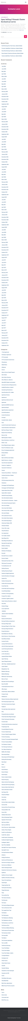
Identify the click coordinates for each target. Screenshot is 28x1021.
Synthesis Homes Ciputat (7, 875)
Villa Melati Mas (5, 980)
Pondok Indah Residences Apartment (9, 724)
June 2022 (4, 172)
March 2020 (4, 239)
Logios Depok (4, 666)
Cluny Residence (5, 530)
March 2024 (4, 119)
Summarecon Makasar (6, 865)
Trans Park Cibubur (6, 950)
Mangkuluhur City (5, 668)
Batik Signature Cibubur (7, 437)
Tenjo (3, 892)
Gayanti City (4, 578)
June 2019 (4, 262)
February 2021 (5, 212)
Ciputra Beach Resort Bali (7, 490)
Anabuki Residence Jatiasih (7, 387)
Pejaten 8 (4, 706)
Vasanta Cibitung (5, 968)
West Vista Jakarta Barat (7, 983)
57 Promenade (5, 357)
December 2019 (5, 247)
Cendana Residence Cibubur (8, 475)
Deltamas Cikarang (6, 545)
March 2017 (4, 330)
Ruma (3, 764)
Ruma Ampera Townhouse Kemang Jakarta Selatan (12, 53)
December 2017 (5, 307)
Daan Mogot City (5, 538)
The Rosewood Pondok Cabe (8, 930)
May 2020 (4, 234)
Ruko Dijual (4, 762)
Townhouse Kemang (6, 945)
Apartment (4, 402)
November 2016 (5, 340)
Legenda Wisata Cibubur (7, 656)
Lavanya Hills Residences (7, 643)
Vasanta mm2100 (5, 973)
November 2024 (5, 99)
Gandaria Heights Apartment (8, 573)
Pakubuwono (4, 696)
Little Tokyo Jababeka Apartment (8, 663)
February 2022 (5, 182)
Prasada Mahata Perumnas (7, 729)
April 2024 (4, 116)
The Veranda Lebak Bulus (7, 940)
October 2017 (4, 312)
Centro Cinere (4, 477)
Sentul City (4, 799)
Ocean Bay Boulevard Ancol (7, 686)
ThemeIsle (18, 1017)
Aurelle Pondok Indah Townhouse (9, 425)
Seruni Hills (4, 812)
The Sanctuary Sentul (6, 932)
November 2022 (5, 159)
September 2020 (5, 224)
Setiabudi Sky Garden (6, 814)
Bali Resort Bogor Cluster (7, 430)
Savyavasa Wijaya (5, 794)
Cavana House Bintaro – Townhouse (9, 472)
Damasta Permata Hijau (7, 543)
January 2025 (4, 94)
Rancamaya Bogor (6, 754)
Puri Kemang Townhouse (7, 746)
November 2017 (5, 310)
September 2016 (5, 345)
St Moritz (3, 855)
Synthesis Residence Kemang (8, 877)
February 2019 (5, 272)
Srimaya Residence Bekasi (7, 852)
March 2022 (4, 179)
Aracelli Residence (6, 412)
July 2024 (4, 109)
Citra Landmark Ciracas (7, 515)
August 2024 (4, 106)
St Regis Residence (6, 857)
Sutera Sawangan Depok (7, 867)
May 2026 (4, 71)
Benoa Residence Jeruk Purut (8, 440)
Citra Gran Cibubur (5, 505)
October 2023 (4, 131)
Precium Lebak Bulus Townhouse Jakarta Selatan (12, 48)
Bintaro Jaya (4, 442)
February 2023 (5, 151)
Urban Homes (4, 960)
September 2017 (5, 315)
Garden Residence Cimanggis (8, 575)
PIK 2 (3, 711)
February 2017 (5, 332)
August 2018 (4, 287)
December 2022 (5, 156)
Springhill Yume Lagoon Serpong (9, 847)
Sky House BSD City (6, 824)
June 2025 (4, 81)
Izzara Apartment (5, 608)
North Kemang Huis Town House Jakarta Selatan (12, 45)
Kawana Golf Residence (7, 618)
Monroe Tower (5, 679)
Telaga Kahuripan (5, 890)
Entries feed (4, 994)
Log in (3, 992)
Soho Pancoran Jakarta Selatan (8, 827)
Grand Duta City (5, 585)
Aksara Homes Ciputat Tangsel (8, 372)
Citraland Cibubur (5, 525)
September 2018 (5, 285)
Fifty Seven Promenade (7, 563)
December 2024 (5, 96)
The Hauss (4, 902)
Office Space (4, 689)
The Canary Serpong (6, 897)
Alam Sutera (4, 374)
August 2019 (4, 257)
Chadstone (4, 482)
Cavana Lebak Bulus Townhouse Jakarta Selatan (12, 55)
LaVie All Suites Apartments (7, 646)
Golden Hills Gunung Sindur (7, 583)
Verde (3, 975)
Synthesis (4, 872)
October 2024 (4, 101)
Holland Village (5, 606)
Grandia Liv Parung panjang (7, 593)
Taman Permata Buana (6, 880)
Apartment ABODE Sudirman (8, 404)
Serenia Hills (4, 804)
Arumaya (3, 417)
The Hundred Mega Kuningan (8, 905)
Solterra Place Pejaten (6, 829)
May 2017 (4, 325)
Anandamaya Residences (7, 389)
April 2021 (4, 207)
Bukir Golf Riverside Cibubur (8, 457)
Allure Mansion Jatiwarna (7, 379)
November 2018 (5, 280)
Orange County (5, 694)
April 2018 (4, 297)
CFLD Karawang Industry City (8, 480)
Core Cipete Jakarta (6, 535)
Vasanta (3, 965)
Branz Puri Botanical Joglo (7, 447)
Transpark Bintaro (5, 955)
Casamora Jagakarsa (6, 465)
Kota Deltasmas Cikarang (7, 633)
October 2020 (4, 222)
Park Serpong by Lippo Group (8, 701)
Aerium (3, 369)
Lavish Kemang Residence (7, 648)
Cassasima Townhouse (7, 467)
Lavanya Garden (5, 641)
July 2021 (4, 199)
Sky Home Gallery (5, 822)
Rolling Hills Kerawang (6, 759)
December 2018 (5, 277)
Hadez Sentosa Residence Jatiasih (9, 601)
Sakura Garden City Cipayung (8, 782)
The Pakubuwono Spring (7, 920)
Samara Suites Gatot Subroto (8, 787)
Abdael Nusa (4, 364)
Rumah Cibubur (5, 772)
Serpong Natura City (6, 809)
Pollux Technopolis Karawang (8, 719)
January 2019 (4, 275)
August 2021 (4, 197)
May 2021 (4, 204)
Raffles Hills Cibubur (6, 751)
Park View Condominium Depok (8, 704)
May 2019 (4, 265)
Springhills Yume (5, 850)
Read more (21, 30)
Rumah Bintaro (5, 769)
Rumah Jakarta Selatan (6, 777)
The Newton (4, 912)
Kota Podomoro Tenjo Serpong (8, 636)
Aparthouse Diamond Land (7, 399)
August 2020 (4, 227)
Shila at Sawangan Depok (7, 817)
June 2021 (4, 202)
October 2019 (4, 252)
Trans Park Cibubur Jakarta (7, 953)
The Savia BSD (5, 935)
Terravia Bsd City (5, 895)
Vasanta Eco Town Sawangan (8, 970)
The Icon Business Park (7, 907)
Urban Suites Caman (6, 963)
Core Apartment (5, 533)
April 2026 (4, 73)
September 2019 (5, 254)
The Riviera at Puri (5, 925)
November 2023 (5, 129)
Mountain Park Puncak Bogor (8, 681)
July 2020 (4, 229)
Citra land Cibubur (5, 513)
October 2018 (4, 282)
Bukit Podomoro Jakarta (7, 460)
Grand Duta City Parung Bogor (8, 588)
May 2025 (4, 84)
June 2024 (4, 111)
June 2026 (4, 68)
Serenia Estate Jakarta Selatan (8, 802)
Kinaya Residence (5, 631)
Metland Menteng (5, 673)
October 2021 (4, 192)
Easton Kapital (5, 548)
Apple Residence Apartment (7, 410)
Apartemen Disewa (6, 394)
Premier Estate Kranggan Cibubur (9, 734)
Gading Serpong (5, 568)
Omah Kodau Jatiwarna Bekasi (8, 691)
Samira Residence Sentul (7, 789)
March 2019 (4, 270)
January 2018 (4, 305)
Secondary (4, 797)
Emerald (3, 553)
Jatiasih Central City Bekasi (7, 613)
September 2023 (5, 134)
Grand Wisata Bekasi (6, 591)
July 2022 (4, 169)
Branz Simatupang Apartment (8, 450)
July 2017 (4, 320)
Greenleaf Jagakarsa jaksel (7, 598)
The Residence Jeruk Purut (7, 922)
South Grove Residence (7, 832)
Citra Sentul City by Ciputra (7, 518)
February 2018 (5, 302)
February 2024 (5, 121)
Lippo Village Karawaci (6, 661)
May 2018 (4, 295)
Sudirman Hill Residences (7, 860)
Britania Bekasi (5, 452)
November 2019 (5, 249)
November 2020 (5, 219)
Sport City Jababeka (6, 844)
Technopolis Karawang (6, 887)
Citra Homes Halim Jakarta (7, 510)
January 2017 (4, 335)
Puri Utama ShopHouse (7, 749)
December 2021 (5, 187)
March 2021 (4, 209)
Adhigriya (4, 367)
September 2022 (5, 164)
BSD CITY (3, 455)
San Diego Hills (5, 792)
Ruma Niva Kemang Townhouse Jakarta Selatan (12, 50)
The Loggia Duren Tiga (6, 910)
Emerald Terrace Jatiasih (7, 555)
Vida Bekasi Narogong (6, 978)
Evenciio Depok (5, 558)
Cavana (3, 470)
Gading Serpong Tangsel (7, 570)
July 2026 (4, 66)
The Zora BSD (4, 942)
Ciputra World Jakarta (6, 492)
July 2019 (4, 260)
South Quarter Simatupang (7, 837)
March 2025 (4, 89)
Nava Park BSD (5, 684)
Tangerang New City (6, 885)
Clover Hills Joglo (5, 528)
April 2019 (4, 267)
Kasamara (4, 616)
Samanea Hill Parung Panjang (8, 784)
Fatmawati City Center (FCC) (7, 560)
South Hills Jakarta (6, 834)
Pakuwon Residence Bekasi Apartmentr (10, 699)
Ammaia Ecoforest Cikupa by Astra (9, 384)
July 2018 (4, 290)
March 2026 (4, 76)
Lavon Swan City (4, 17)
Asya (3, 422)
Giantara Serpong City (6, 580)
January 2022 (4, 184)
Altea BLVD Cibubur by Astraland (8, 382)
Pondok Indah (5, 721)
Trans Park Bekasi (5, 948)
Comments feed (5, 997)
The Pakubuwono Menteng (7, 917)
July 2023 (4, 139)
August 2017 (4, 317)
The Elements (4, 900)
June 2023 (4, 141)
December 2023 (5, 126)
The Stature (4, 937)
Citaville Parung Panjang (7, 495)
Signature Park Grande (6, 819)
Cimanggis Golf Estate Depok (8, 487)
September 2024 (5, 104)
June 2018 (4, 292)
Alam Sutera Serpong (6, 377)
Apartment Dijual (5, 407)
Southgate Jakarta (5, 842)
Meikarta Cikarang (5, 671)
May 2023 (4, 144)
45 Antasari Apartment (6, 354)
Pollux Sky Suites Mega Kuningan (9, 716)
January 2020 (4, 244)
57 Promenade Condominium (8, 359)
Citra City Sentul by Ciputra (7, 497)
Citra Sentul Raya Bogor (7, 520)
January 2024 (4, 124)
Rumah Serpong (5, 779)
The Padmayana (5, 915)
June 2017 (4, 322)
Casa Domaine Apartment (7, 462)
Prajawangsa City (5, 726)
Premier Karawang (6, 736)
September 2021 (5, 194)
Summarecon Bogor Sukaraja (8, 862)
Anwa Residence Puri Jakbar (8, 392)
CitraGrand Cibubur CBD (7, 523)
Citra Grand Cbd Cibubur (7, 508)
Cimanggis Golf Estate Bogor (8, 485)
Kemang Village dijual (6, 623)
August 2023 (4, 136)
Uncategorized (5, 958)
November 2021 (5, 189)
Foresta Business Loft (6, 565)
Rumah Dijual (4, 774)
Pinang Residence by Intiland (8, 714)
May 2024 (4, 114)
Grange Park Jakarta (6, 596)
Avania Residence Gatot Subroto (8, 427)
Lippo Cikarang (5, 658)
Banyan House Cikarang (7, 432)
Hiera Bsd (4, 603)
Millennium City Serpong (7, 676)
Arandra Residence (6, 415)
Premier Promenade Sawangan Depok (10, 739)
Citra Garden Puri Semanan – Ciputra (9, 500)
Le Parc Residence (6, 653)
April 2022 (4, 177)
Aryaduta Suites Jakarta (7, 420)
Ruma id (3, 767)
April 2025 (4, 86)
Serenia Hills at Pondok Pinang (8, 807)
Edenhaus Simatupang (6, 550)
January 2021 (4, 214)
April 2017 (4, 327)
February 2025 (5, 91)
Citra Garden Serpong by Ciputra (8, 503)
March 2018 (4, 300)
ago (9, 32)
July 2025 (4, 78)
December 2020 (5, 217)
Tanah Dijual (4, 882)
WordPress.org (5, 999)
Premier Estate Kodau (6, 731)
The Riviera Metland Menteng (8, 927)
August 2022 (4, 166)
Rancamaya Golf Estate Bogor (8, 756)
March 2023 (4, 149)
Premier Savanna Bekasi (7, 741)
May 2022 (4, 174)
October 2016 (4, 343)
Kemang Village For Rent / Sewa (8, 626)
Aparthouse (4, 397)
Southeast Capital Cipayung (7, 839)
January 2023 (4, 154)
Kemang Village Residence (7, 628)
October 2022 (4, 161)
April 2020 (4, 237)
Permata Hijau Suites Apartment (8, 709)
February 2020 (5, 242)
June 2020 (4, 232)
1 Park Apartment (5, 352)
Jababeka (4, 611)
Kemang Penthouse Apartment (8, 621)
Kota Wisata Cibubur (6, 638)
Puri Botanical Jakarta (6, 744)
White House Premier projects (8, 985)
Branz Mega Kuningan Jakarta (8, 445)
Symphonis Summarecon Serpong (9, 870)
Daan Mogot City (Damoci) (7, 540)
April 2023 (4, 146)
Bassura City (4, 435)
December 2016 (5, 337)
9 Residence (4, 362)
